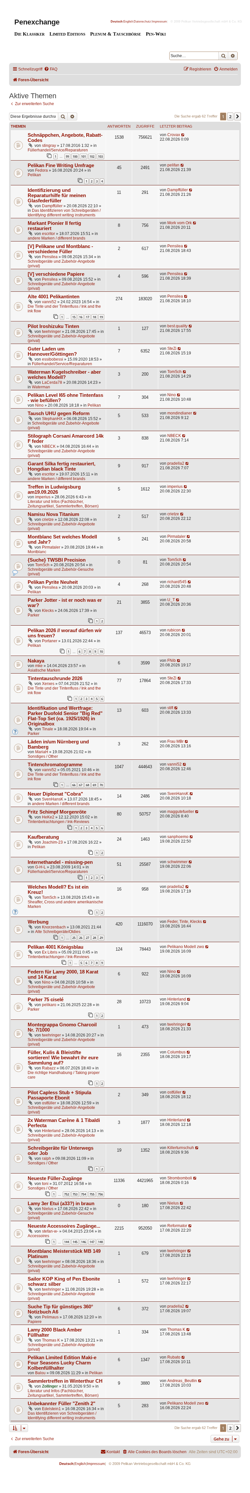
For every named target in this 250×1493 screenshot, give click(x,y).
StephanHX (52, 418)
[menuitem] (50, 69)
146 (83, 1242)
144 (66, 1242)
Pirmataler (51, 547)
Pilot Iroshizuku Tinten (53, 326)
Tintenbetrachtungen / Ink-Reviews (58, 821)
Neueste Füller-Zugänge (55, 1178)
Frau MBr (175, 741)
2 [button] (230, 116)
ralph (46, 1158)
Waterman (41, 387)
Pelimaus (50, 1317)
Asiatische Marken (44, 670)
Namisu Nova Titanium (53, 514)
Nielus (47, 1208)
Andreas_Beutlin (182, 1380)
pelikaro (49, 1005)
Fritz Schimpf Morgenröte (57, 812)
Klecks (48, 610)
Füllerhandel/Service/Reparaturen (58, 150)
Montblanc (37, 552)
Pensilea (50, 257)
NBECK (49, 446)
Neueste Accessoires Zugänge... (64, 1226)
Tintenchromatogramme (55, 764)
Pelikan (34, 175)
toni (45, 1183)
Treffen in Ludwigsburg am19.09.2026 (54, 489)
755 (92, 1194)
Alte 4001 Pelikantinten (53, 296)
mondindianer (179, 413)
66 (74, 785)
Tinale (47, 729)
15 (74, 317)
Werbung (38, 922)
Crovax (173, 134)
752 (66, 1194)
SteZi (171, 348)
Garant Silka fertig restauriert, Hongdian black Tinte (61, 466)
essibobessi (52, 359)
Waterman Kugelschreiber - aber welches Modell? (64, 374)
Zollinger (50, 1386)
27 (87, 938)
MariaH (41, 752)
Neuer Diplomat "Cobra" (55, 794)
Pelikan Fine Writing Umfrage (61, 165)
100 (75, 156)
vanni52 (49, 302)
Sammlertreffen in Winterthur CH (65, 1381)
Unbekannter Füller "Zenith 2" (61, 1403)
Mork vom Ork (179, 223)
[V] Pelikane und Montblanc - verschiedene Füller (60, 249)
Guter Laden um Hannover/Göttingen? (52, 351)
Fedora (41, 170)
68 (87, 785)
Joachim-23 (52, 842)
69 (94, 785)
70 (101, 785)
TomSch (174, 371)
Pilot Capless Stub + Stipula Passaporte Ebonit (59, 1095)
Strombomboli (179, 1178)
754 (83, 1194)
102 (92, 156)
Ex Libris (49, 952)
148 (100, 1242)
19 (101, 317)
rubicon (174, 630)
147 (92, 1242)
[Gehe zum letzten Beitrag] (183, 134)
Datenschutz (142, 21)
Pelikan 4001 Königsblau (55, 947)
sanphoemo (177, 836)
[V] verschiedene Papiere (56, 274)
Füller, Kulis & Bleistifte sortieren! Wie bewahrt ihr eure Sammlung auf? (63, 1057)
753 (75, 1194)
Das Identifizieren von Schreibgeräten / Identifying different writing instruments (64, 212)
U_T (171, 600)
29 (101, 938)
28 (94, 938)
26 (80, 938)
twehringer (51, 331)
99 (67, 156)
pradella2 (175, 463)
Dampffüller (52, 206)
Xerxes (48, 683)
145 (75, 1242)
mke (39, 665)
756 (100, 1194)
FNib (171, 660)
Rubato (173, 1357)
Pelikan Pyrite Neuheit (53, 582)
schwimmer (177, 862)
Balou (40, 1373)
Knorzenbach (54, 927)
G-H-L (40, 867)
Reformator (177, 1225)
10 (101, 651)
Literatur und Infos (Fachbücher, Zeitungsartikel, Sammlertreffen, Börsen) (63, 503)
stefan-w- (50, 1231)
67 (80, 785)
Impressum (159, 21)
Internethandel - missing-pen (60, 862)
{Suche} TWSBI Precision (57, 560)
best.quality (177, 326)
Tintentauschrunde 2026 (55, 678)
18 (94, 317)
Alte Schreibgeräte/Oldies (57, 931)
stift (170, 708)
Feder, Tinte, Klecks (184, 921)
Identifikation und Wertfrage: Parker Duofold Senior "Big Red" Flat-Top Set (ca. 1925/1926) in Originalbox (65, 716)
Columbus (176, 1052)
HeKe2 (48, 817)
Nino (39, 405)
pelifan (173, 165)
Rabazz (49, 1068)
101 (83, 156)
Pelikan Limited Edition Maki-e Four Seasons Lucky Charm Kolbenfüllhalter (62, 1363)
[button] (237, 116)
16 (80, 317)
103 (100, 156)
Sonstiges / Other (43, 756)
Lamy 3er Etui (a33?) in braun (61, 1203)
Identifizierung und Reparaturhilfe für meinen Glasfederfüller (57, 195)
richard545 (177, 582)
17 (87, 317)
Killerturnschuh (180, 1147)
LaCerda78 (52, 382)
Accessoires (38, 1236)
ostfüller (49, 1103)
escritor (48, 233)
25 (74, 938)
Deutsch (117, 21)
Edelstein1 (51, 1409)
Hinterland (176, 999)
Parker (33, 615)
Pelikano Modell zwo (185, 946)
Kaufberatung (43, 837)
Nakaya (36, 660)
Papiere (35, 1321)
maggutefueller (180, 811)
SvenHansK (52, 799)
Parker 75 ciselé (45, 999)
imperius (42, 497)
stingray (49, 145)
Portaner (49, 641)
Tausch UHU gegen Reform (59, 413)
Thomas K (51, 1340)
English (128, 21)
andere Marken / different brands (56, 238)
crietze (48, 519)
